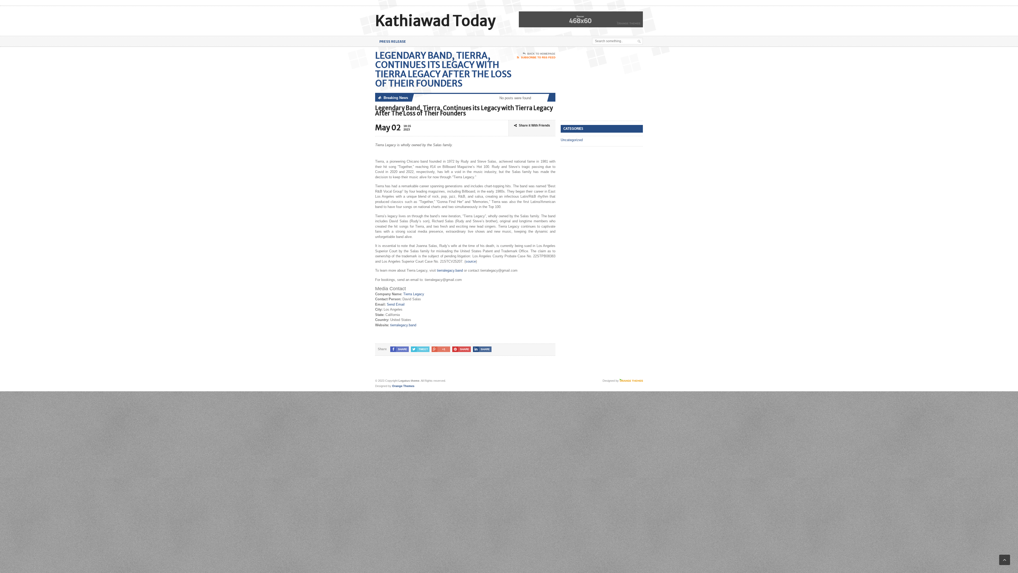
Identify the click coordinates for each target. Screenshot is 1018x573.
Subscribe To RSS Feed (538, 57)
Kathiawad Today (435, 21)
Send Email (396, 304)
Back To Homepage (541, 53)
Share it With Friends (534, 125)
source (471, 261)
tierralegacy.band (450, 270)
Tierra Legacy (413, 294)
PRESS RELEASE (392, 41)
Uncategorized (572, 140)
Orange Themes (403, 386)
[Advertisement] (600, 84)
